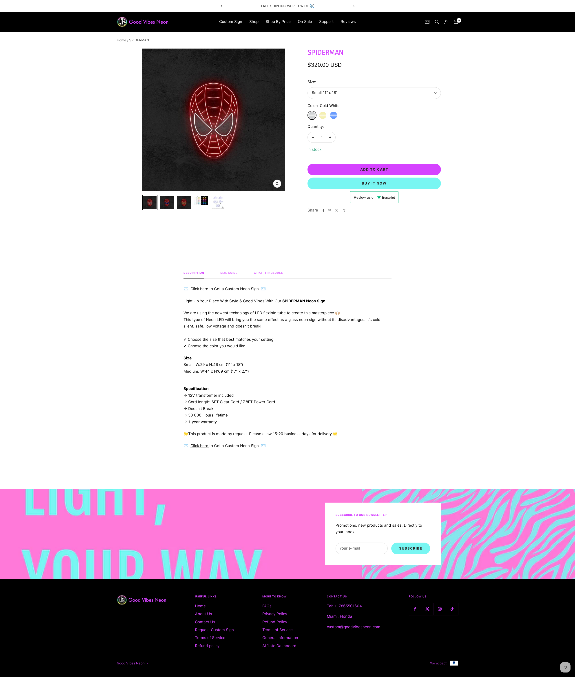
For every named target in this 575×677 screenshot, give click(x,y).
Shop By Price (278, 21)
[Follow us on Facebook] (415, 609)
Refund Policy (274, 622)
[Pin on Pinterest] (329, 210)
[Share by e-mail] (344, 210)
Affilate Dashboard (279, 646)
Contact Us (205, 622)
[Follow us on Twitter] (427, 609)
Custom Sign (230, 21)
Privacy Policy (274, 614)
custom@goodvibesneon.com (353, 627)
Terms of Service (210, 637)
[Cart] (456, 22)
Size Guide (228, 272)
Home (121, 40)
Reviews (348, 21)
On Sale (305, 21)
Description (194, 272)
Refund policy (207, 646)
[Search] (437, 22)
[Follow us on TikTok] (452, 609)
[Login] (446, 22)
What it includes (268, 272)
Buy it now (374, 183)
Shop (254, 21)
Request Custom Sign (214, 630)
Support (326, 21)
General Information (280, 637)
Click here (199, 289)
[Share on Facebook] (323, 210)
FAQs (267, 606)
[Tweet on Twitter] (336, 210)
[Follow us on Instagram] (439, 609)
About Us (203, 614)
